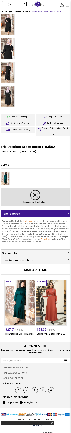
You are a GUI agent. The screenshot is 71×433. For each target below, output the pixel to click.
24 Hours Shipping (55, 123)
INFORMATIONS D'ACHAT (16, 367)
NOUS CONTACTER (13, 378)
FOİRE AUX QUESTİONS (15, 372)
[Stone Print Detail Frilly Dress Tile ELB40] (51, 302)
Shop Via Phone (54, 117)
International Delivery (20, 129)
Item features (11, 213)
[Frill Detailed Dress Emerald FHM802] (5, 178)
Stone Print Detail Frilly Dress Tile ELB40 (51, 333)
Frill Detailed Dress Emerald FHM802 (19, 333)
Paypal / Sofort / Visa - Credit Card (54, 131)
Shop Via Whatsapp (19, 117)
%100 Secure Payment (20, 123)
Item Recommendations (17, 260)
